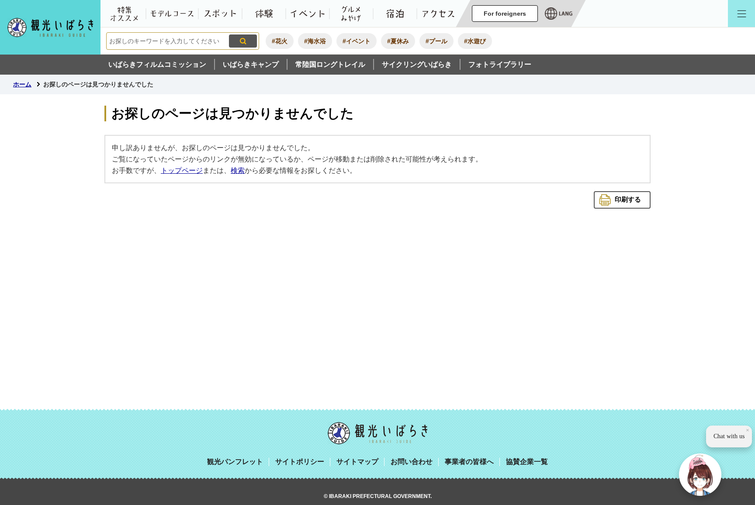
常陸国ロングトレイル (330, 64)
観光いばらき (377, 433)
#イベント (357, 41)
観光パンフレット (235, 461)
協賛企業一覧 (527, 461)
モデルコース (172, 13)
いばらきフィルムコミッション (157, 64)
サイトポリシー (299, 461)
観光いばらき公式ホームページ (50, 27)
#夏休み (398, 41)
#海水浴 (315, 41)
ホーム (22, 84)
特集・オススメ (124, 13)
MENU (741, 13)
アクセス (438, 13)
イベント (307, 13)
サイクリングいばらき (417, 64)
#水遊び (475, 41)
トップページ (182, 170)
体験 (263, 13)
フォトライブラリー (499, 64)
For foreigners (505, 13)
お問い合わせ (412, 461)
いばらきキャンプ (251, 64)
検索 (238, 170)
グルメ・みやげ (351, 13)
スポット (220, 13)
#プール (436, 41)
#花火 (279, 41)
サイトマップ (357, 461)
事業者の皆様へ (469, 461)
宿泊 (395, 13)
